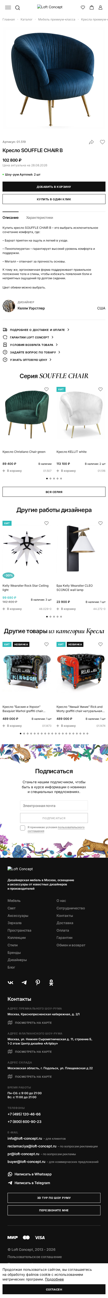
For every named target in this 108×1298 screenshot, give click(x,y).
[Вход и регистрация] (100, 7)
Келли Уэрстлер (31, 308)
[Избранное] (82, 7)
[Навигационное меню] (8, 7)
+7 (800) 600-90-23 (24, 1121)
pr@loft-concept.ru (23, 1154)
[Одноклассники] (51, 983)
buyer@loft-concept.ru (26, 1161)
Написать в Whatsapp (33, 1174)
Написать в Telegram (32, 1183)
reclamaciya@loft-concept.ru (32, 1146)
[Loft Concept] (54, 7)
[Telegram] (24, 983)
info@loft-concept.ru (25, 1138)
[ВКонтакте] (11, 983)
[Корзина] (91, 7)
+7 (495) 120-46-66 (24, 1114)
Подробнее (54, 1279)
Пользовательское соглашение (35, 1257)
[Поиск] (17, 7)
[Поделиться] (91, 142)
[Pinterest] (38, 983)
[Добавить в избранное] (102, 142)
